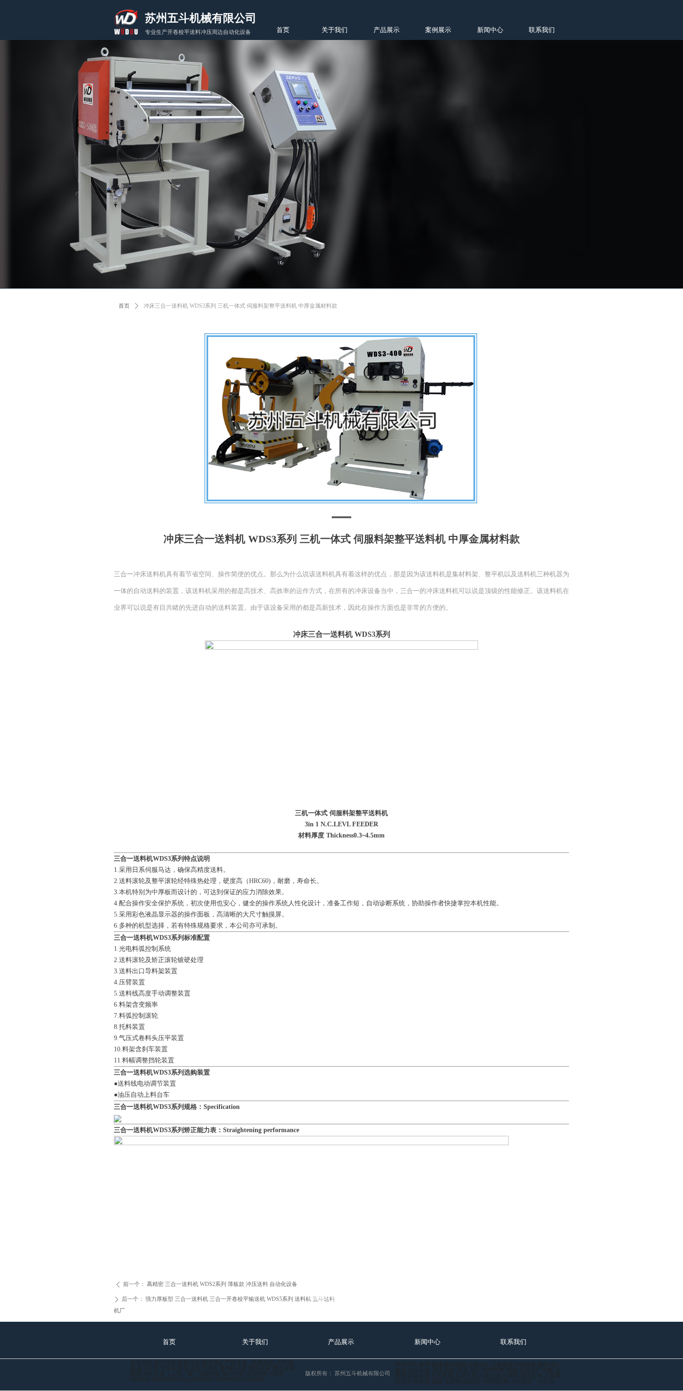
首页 (124, 306)
